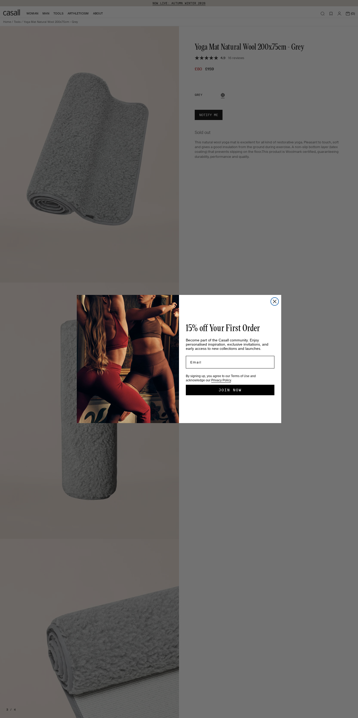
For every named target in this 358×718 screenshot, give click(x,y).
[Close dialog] (275, 301)
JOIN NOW (230, 390)
